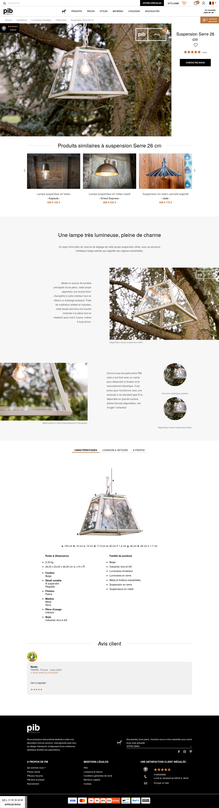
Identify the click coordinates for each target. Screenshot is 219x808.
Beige (113, 562)
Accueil (8, 19)
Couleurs (134, 11)
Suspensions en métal (121, 589)
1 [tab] (15, 57)
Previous (4, 80)
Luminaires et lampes (41, 19)
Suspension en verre (121, 584)
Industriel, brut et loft (121, 566)
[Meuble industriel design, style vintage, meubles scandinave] (10, 11)
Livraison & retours (115, 450)
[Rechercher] (4, 3)
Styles (104, 11)
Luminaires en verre (120, 575)
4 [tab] (15, 103)
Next (167, 80)
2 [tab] (15, 72)
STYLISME (173, 3)
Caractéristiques (85, 450)
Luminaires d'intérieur (121, 571)
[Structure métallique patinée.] (175, 374)
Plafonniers (61, 19)
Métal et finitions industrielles (125, 580)
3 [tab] (15, 87)
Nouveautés (152, 11)
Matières (118, 11)
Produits (76, 11)
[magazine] (64, 11)
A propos (139, 450)
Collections (21, 19)
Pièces (91, 11)
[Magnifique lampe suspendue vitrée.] (175, 408)
